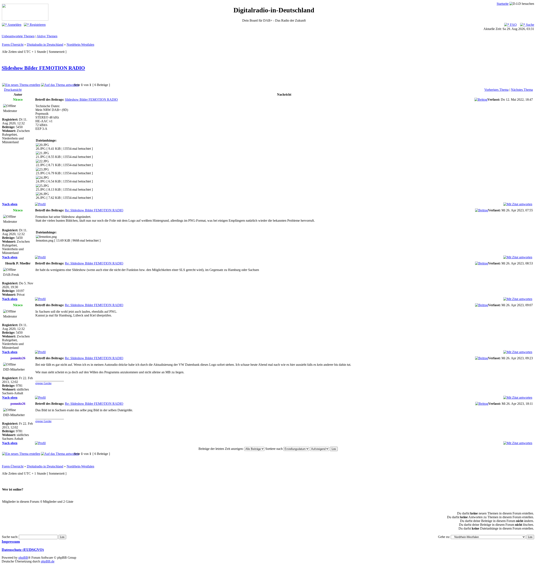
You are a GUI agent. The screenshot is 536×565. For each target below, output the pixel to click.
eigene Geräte (43, 383)
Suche (529, 24)
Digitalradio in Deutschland (45, 44)
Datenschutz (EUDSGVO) (23, 550)
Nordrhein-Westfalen (80, 44)
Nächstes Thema (522, 89)
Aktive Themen (47, 36)
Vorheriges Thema (496, 89)
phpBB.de (47, 561)
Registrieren (37, 24)
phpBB (23, 557)
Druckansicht (13, 89)
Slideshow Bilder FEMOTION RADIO (43, 68)
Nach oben (9, 204)
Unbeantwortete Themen (18, 36)
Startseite (503, 3)
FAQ (513, 24)
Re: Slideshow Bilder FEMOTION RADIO (94, 210)
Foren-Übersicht (12, 44)
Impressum (11, 541)
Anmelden (14, 24)
